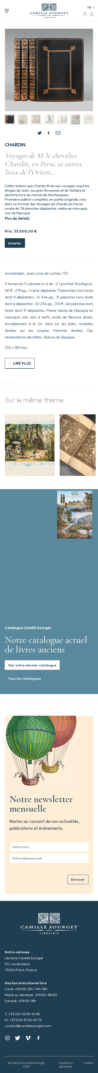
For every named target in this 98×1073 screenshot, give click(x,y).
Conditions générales (66, 1064)
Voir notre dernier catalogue (32, 665)
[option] (30, 445)
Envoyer (78, 879)
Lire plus (22, 363)
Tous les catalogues (24, 678)
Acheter (15, 243)
